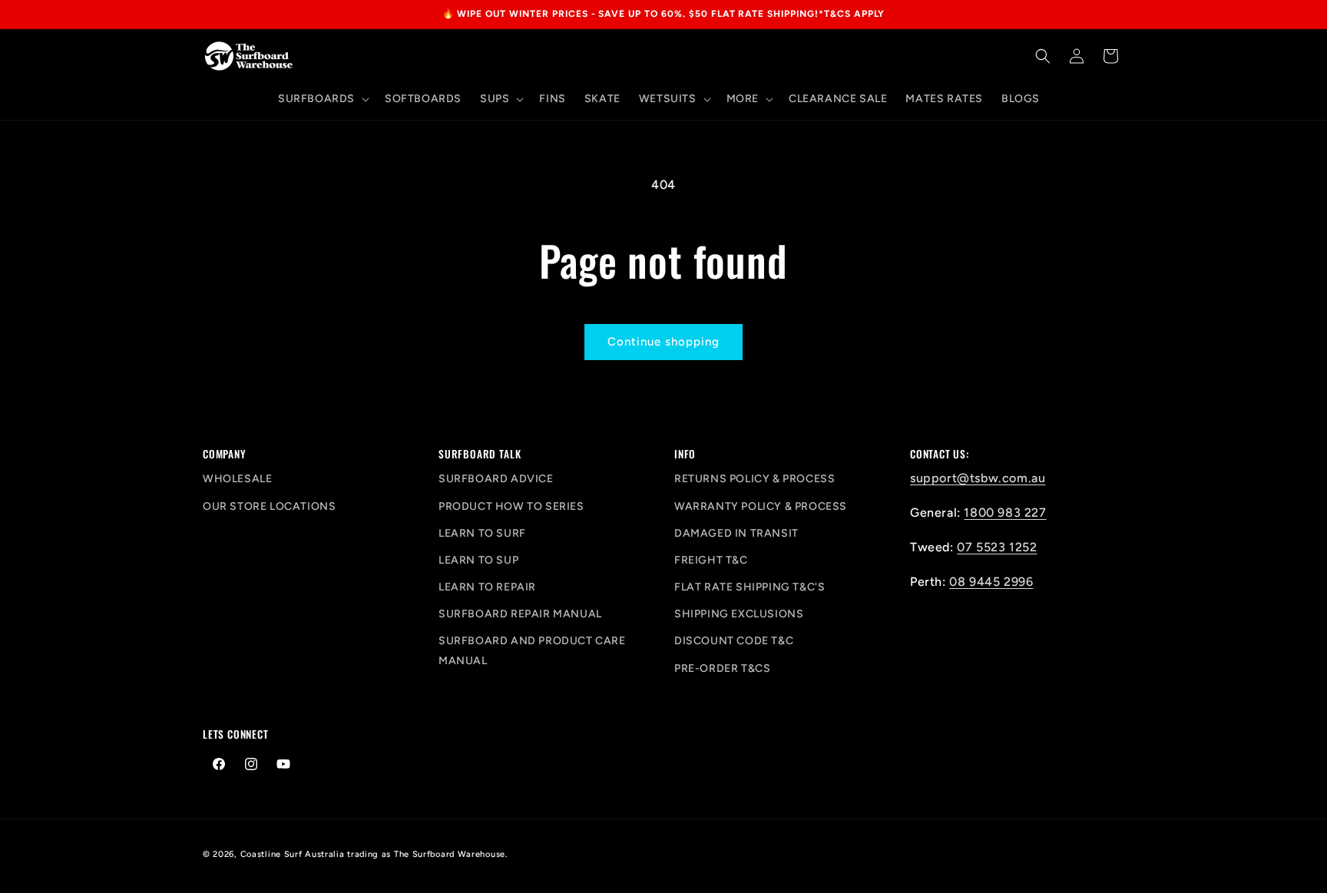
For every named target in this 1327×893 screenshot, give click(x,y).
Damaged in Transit (736, 533)
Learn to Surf (482, 533)
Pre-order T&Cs (722, 668)
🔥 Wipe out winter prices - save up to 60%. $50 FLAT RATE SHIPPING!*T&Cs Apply (663, 13)
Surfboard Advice (496, 478)
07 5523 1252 (997, 547)
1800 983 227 (1005, 512)
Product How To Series (511, 506)
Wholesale (237, 478)
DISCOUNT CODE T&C (733, 640)
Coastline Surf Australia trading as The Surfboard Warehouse (372, 854)
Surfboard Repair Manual (520, 613)
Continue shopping (663, 342)
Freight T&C (711, 560)
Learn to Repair (487, 587)
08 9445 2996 (991, 581)
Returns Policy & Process (754, 478)
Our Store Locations (269, 506)
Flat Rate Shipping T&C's (749, 587)
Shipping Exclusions (738, 613)
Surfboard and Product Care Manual (532, 650)
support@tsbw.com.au (977, 478)
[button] (322, 99)
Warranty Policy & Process (760, 506)
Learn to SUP (478, 560)
